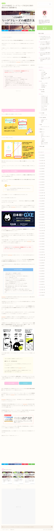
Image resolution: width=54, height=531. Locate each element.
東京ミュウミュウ (44, 143)
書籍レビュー (42, 129)
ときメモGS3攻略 (44, 100)
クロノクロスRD (44, 106)
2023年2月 (42, 187)
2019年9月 (42, 295)
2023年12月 (42, 160)
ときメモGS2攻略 (44, 98)
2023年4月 (42, 182)
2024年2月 (42, 157)
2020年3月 (42, 279)
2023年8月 (42, 171)
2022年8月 (42, 203)
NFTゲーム (42, 70)
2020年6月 (42, 270)
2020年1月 (42, 284)
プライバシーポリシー (5, 529)
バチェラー (43, 84)
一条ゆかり (43, 140)
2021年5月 (42, 241)
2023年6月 (42, 176)
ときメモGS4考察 (44, 102)
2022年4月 (42, 214)
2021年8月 (42, 233)
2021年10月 (42, 230)
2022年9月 (42, 201)
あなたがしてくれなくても (45, 137)
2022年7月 (42, 206)
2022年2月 (42, 219)
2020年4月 (42, 276)
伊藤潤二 (42, 141)
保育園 (42, 120)
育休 (42, 122)
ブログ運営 (42, 113)
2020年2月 (42, 281)
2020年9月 (42, 262)
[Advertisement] (18, 99)
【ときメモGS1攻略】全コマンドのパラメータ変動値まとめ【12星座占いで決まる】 (45, 43)
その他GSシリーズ (44, 96)
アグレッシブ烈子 (44, 83)
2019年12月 (42, 287)
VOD (41, 81)
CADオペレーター (44, 119)
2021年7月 (42, 236)
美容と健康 (42, 146)
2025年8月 (42, 155)
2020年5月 (42, 273)
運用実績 (42, 91)
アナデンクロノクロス (45, 103)
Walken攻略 (43, 74)
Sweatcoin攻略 (44, 73)
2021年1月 (42, 252)
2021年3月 (42, 246)
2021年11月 (42, 227)
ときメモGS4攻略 (44, 101)
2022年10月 (42, 198)
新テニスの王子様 (44, 142)
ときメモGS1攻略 (44, 97)
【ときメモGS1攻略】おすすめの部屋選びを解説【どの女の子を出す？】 (45, 49)
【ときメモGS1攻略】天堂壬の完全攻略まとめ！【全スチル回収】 (45, 59)
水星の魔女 (43, 87)
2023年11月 (42, 163)
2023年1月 (42, 190)
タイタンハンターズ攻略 (45, 77)
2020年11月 (42, 257)
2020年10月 (42, 260)
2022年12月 (42, 192)
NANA (42, 135)
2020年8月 (42, 265)
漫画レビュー (42, 131)
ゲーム (41, 94)
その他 (42, 76)
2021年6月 (42, 238)
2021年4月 (42, 244)
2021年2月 (42, 249)
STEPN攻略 (3, 3)
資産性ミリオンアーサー (45, 78)
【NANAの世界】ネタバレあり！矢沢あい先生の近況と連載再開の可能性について (45, 38)
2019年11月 (42, 289)
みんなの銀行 (11, 383)
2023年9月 (42, 168)
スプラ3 (42, 107)
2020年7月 (42, 268)
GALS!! (42, 133)
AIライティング (44, 114)
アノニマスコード (44, 105)
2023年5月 (42, 179)
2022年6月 (42, 209)
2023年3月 (42, 184)
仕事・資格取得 (43, 117)
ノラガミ (42, 138)
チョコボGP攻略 (44, 109)
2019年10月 (42, 292)
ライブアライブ (44, 110)
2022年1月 (42, 222)
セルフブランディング (45, 126)
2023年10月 (42, 165)
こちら (20, 367)
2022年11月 (42, 195)
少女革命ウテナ (44, 85)
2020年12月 (42, 254)
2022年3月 (42, 217)
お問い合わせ (12, 529)
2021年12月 (42, 225)
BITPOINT (18, 62)
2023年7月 (42, 174)
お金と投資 (42, 89)
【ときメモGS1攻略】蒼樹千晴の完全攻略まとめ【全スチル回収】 (45, 54)
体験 (41, 124)
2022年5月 (42, 211)
